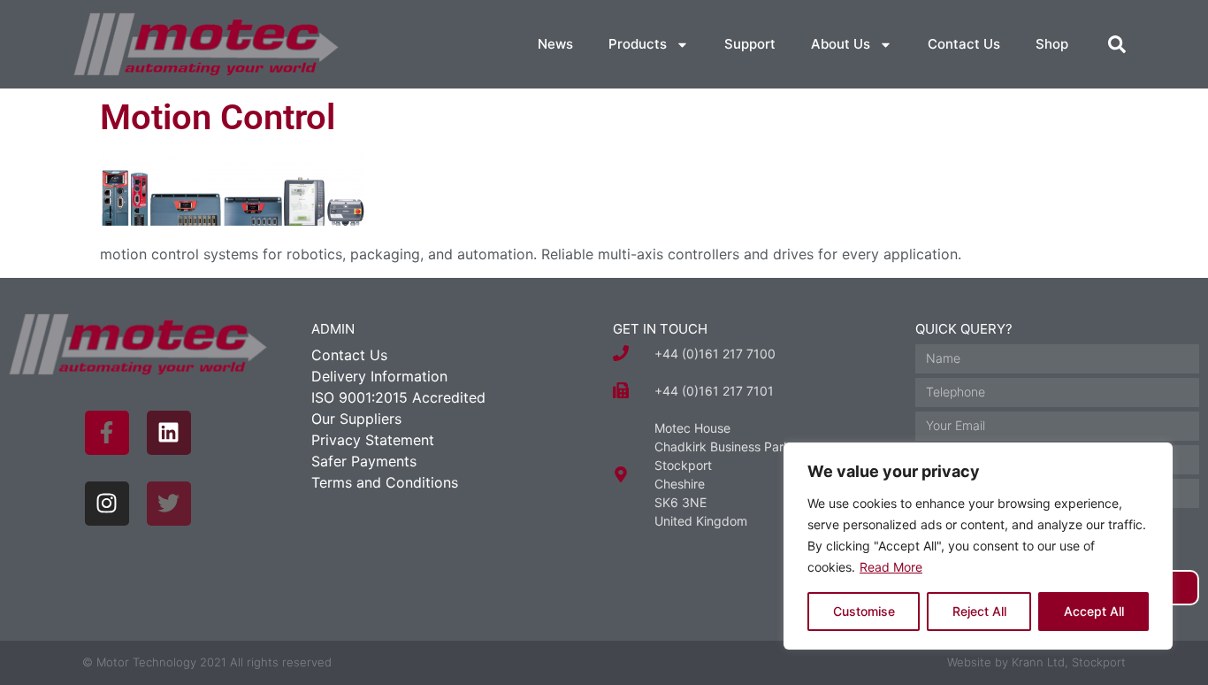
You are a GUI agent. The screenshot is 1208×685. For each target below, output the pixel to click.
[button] (1117, 44)
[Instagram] (107, 503)
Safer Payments (364, 461)
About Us (840, 43)
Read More (891, 566)
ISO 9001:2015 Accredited (398, 397)
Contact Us (964, 43)
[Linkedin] (169, 433)
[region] (978, 546)
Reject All (979, 611)
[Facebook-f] (107, 433)
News (555, 43)
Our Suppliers (356, 418)
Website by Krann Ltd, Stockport (1036, 662)
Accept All (1094, 611)
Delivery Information (379, 376)
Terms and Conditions (384, 482)
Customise (864, 611)
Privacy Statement (372, 440)
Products (637, 43)
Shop (1052, 43)
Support (750, 43)
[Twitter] (169, 503)
